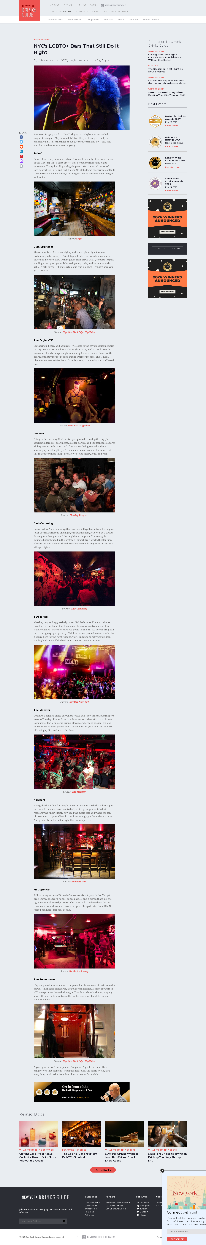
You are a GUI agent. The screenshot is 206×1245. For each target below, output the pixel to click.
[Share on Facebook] (21, 137)
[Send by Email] (21, 161)
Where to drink (55, 19)
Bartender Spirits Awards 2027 (175, 117)
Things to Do (92, 19)
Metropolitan (42, 889)
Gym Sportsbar (43, 246)
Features (108, 19)
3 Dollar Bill (41, 616)
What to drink (91, 1206)
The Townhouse (44, 979)
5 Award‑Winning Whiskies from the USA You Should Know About (167, 82)
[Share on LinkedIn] (21, 151)
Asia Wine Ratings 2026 (173, 138)
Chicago (95, 12)
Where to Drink (42, 40)
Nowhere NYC (78, 881)
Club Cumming (43, 523)
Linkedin (144, 1212)
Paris (125, 12)
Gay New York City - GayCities (79, 332)
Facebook (145, 1203)
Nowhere (39, 799)
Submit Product (151, 19)
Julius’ (38, 153)
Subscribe (161, 1239)
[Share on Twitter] (21, 142)
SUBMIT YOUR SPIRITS (167, 248)
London (52, 12)
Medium (144, 1215)
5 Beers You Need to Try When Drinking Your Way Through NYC (166, 94)
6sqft (78, 238)
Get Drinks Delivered (116, 1209)
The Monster (42, 710)
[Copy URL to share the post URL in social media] (21, 166)
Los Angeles (81, 12)
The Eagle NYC (43, 340)
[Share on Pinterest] (21, 156)
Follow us (141, 1197)
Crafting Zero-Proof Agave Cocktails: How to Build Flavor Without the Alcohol (164, 57)
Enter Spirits (171, 125)
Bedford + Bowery (78, 971)
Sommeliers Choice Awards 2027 (174, 181)
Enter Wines (171, 146)
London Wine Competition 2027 (176, 159)
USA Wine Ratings (114, 1206)
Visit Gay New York (78, 701)
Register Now (172, 167)
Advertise (89, 1215)
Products (133, 19)
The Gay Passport (78, 515)
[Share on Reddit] (21, 147)
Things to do (91, 1209)
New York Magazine (78, 425)
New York (65, 12)
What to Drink (74, 19)
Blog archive (103, 1169)
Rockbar (39, 433)
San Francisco (111, 12)
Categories (91, 1197)
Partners (110, 1197)
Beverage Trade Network (118, 1203)
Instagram (145, 1206)
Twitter (143, 1209)
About (121, 19)
